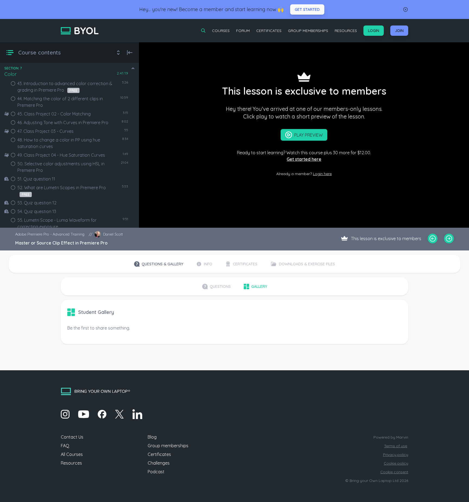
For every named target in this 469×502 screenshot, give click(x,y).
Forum (243, 30)
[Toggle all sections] (118, 52)
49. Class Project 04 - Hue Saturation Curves (61, 155)
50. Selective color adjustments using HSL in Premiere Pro (60, 167)
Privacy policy (395, 454)
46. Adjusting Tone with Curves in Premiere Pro (62, 122)
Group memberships (168, 445)
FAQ (65, 445)
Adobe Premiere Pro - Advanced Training (49, 234)
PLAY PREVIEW (308, 135)
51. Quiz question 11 (36, 179)
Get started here (304, 159)
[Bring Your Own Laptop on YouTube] (83, 414)
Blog (152, 437)
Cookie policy (396, 463)
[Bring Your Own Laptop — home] (80, 30)
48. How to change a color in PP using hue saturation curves (58, 143)
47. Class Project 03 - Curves (45, 131)
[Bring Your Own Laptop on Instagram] (65, 414)
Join (399, 30)
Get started (307, 9)
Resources (346, 30)
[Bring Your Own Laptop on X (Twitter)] (119, 414)
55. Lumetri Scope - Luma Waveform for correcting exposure (57, 223)
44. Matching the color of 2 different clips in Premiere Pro (60, 102)
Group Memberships (308, 30)
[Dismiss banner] (405, 9)
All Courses (72, 454)
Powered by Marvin (390, 437)
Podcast (156, 471)
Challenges (159, 463)
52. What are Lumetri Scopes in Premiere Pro (61, 191)
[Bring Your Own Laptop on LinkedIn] (137, 414)
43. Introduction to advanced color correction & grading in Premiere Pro (64, 87)
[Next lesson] (449, 238)
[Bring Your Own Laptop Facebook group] (102, 414)
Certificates (268, 30)
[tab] (158, 264)
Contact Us (72, 437)
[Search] (203, 30)
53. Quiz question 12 (36, 202)
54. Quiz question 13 (36, 211)
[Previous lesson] (433, 238)
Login (373, 30)
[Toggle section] (133, 68)
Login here (322, 173)
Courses (221, 30)
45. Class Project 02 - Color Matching (54, 114)
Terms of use (395, 445)
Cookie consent (394, 471)
